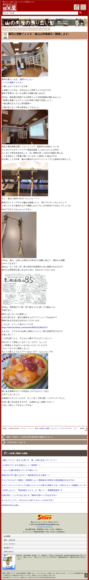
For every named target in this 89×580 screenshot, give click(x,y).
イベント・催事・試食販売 (36, 428)
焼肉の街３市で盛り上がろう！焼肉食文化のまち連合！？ (26, 475)
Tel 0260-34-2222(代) (44, 527)
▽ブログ (61, 428)
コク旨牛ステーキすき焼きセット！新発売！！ (21, 465)
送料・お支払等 (9, 540)
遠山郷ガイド (8, 548)
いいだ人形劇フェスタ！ (12, 82)
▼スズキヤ (68, 428)
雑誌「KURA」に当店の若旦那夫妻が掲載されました (30, 437)
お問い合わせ (8, 551)
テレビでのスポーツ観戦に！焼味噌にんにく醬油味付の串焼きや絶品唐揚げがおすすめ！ (39, 480)
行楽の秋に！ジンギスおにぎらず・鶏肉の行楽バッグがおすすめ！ (29, 495)
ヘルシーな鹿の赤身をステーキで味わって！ (20, 470)
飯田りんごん (26, 79)
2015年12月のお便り (10, 505)
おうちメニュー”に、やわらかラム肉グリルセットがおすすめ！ (28, 500)
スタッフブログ (9, 544)
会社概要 (7, 536)
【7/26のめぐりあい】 (16, 442)
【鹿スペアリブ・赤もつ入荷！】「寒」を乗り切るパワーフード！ (29, 460)
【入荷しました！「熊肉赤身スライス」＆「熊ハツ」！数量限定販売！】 (32, 490)
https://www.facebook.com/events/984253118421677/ (25, 327)
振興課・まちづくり (52, 428)
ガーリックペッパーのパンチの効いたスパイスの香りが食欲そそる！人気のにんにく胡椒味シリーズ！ (44, 485)
